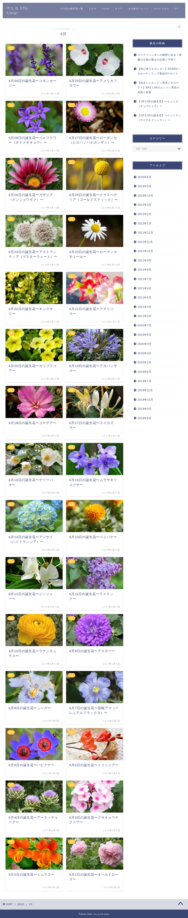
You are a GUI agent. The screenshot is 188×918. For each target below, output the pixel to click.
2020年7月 (145, 325)
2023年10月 (145, 195)
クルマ (92, 8)
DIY (176, 8)
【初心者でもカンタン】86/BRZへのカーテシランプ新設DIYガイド (159, 71)
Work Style (161, 8)
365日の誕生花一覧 (71, 8)
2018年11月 (145, 390)
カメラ (119, 8)
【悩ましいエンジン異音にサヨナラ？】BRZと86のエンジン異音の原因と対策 (159, 87)
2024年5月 (145, 186)
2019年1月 (145, 381)
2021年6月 (145, 288)
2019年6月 (145, 371)
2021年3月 (145, 316)
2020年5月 (145, 334)
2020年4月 (145, 343)
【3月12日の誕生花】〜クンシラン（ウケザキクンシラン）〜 (159, 118)
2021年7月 (145, 279)
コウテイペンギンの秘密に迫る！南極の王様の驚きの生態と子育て (160, 57)
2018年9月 (145, 408)
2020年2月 (145, 362)
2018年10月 (145, 399)
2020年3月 (145, 353)
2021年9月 (145, 260)
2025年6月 (145, 177)
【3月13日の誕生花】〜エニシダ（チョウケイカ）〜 (158, 104)
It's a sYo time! (17, 10)
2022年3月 (145, 204)
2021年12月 (145, 232)
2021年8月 (145, 269)
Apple (105, 8)
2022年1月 (145, 223)
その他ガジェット (138, 8)
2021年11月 (145, 241)
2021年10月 (145, 251)
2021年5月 (145, 297)
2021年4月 (145, 306)
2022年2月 (145, 214)
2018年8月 (145, 418)
